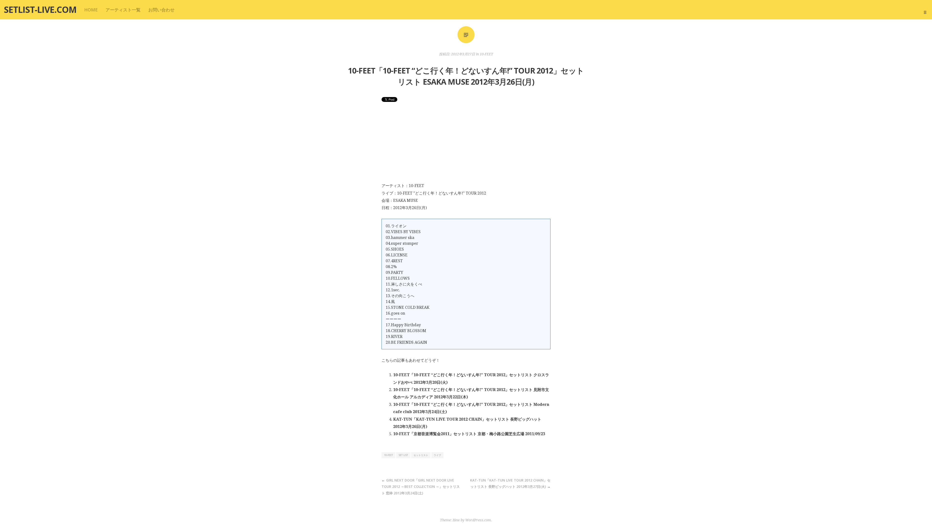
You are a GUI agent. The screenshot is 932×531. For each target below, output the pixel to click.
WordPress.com (478, 520)
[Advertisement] (466, 146)
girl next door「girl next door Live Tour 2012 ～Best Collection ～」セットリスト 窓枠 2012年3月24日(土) (421, 486)
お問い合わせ (161, 10)
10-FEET (486, 54)
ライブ (437, 455)
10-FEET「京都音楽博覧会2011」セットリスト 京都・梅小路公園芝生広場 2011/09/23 (469, 433)
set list (403, 455)
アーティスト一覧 (123, 10)
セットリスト (421, 455)
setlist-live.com (40, 10)
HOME (91, 10)
